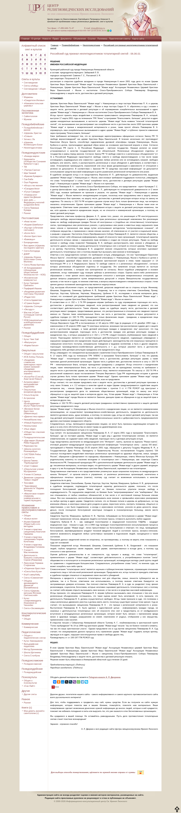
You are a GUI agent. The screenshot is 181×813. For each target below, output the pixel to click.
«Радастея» (29, 297)
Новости (46, 38)
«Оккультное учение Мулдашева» (34, 470)
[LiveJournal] (70, 682)
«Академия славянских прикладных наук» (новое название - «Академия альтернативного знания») (33, 367)
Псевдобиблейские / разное (34, 128)
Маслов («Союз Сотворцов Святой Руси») (33, 314)
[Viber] (74, 682)
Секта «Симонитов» (33, 577)
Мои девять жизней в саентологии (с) (34, 712)
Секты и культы (31, 79)
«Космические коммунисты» (31, 279)
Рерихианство (30, 446)
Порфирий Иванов (33, 288)
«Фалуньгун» (30, 342)
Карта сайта (138, 38)
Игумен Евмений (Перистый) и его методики (32, 524)
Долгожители (29, 93)
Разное (27, 213)
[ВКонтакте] (54, 682)
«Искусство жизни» (33, 185)
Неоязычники (30, 426)
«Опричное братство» (34, 568)
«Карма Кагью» (31, 345)
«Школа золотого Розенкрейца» (32, 450)
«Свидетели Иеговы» (34, 100)
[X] (66, 682)
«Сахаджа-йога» (32, 188)
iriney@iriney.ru (98, 28)
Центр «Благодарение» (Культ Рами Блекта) (34, 403)
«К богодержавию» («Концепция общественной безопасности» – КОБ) (35, 271)
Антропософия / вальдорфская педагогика (31, 384)
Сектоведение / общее (35, 89)
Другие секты (30, 694)
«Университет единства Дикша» (32, 196)
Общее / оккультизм (33, 354)
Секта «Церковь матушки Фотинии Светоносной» (32, 592)
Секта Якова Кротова (34, 265)
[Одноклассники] (58, 682)
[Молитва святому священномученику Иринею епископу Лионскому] (131, 18)
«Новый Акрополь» (33, 422)
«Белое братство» (33, 236)
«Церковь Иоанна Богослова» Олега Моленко (33, 259)
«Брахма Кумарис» (33, 176)
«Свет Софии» (31, 466)
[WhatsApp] (78, 682)
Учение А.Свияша (32, 474)
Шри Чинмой (30, 173)
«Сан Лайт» (29, 686)
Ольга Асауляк (31, 395)
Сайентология (30, 116)
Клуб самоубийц (32, 574)
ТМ (25, 167)
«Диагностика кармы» (34, 416)
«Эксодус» (29, 309)
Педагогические (31, 632)
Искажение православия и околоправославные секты (34, 509)
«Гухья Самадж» (32, 191)
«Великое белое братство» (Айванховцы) (32, 411)
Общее (27, 336)
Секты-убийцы (31, 85)
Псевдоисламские (32, 660)
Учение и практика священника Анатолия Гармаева (34, 531)
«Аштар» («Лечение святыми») (33, 228)
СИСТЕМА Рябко (32, 454)
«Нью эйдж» (30, 429)
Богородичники (31, 242)
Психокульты (29, 677)
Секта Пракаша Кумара (31, 209)
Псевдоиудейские (32, 668)
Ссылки (91, 38)
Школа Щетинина (32, 652)
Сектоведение (31, 82)
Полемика (102, 38)
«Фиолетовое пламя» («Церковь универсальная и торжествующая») (34, 497)
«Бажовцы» (29, 239)
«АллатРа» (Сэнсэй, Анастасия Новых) (34, 377)
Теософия (28, 483)
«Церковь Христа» (33, 133)
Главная (25, 38)
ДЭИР (27, 254)
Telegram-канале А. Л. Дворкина (104, 677)
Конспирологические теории (34, 614)
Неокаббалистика (32, 419)
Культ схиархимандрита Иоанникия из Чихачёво (32, 601)
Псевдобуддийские (33, 332)
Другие (26, 691)
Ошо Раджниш (31, 182)
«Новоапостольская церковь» (33, 104)
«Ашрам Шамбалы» (33, 224)
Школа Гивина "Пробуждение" (31, 461)
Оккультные (29, 350)
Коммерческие (30, 623)
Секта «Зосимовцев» (34, 608)
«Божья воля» (30, 518)
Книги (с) (27, 707)
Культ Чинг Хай (31, 339)
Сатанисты (29, 457)
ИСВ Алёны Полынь (34, 357)
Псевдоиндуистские (33, 152)
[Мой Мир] (62, 682)
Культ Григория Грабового (31, 284)
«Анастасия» (30, 221)
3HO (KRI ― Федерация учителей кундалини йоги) (34, 202)
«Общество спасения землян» (34, 433)
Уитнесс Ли (29, 139)
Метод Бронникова (33, 649)
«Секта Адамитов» (33, 300)
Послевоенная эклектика (30, 111)
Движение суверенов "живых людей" (34, 478)
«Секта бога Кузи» (33, 571)
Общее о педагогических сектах (35, 636)
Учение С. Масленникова (31, 551)
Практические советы (119, 38)
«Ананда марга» (31, 156)
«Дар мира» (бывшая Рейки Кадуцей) (34, 441)
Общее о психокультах (30, 681)
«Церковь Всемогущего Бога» (33, 143)
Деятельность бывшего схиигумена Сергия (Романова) (34, 557)
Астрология (29, 398)
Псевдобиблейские (33, 124)
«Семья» (28, 136)
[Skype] (86, 682)
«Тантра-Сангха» (32, 170)
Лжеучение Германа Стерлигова (33, 564)
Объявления (80, 38)
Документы (66, 38)
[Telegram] (82, 682)
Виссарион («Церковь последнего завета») (34, 246)
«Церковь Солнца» (33, 306)
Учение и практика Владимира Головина (34, 545)
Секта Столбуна (32, 655)
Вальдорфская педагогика (31, 645)
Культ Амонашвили (33, 641)
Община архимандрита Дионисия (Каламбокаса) (31, 584)
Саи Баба (28, 179)
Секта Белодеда (32, 251)
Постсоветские (30, 218)
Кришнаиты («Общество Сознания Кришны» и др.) (35, 161)
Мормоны (28, 97)
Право (56, 38)
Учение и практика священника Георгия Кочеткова (33, 539)
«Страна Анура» (32, 303)
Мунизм (27, 119)
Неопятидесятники (33, 148)
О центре (35, 38)
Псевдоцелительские (34, 437)
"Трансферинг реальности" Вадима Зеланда (34, 488)
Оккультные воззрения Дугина (32, 390)
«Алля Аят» (29, 233)
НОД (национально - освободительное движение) (34, 322)
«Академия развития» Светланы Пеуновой (34, 292)
